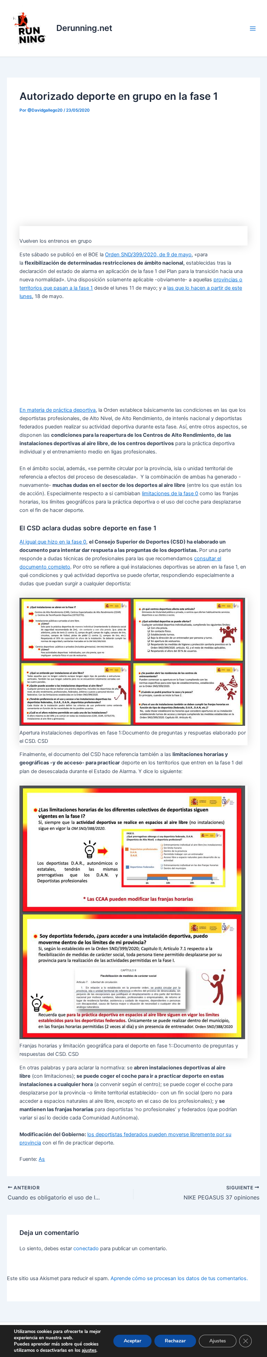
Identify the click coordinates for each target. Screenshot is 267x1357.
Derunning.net (84, 28)
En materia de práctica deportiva (57, 410)
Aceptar (132, 1341)
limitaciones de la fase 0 (170, 493)
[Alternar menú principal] (252, 28)
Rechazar (175, 1341)
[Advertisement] (133, 167)
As (42, 1159)
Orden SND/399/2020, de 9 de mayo (148, 254)
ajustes (89, 1350)
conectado (86, 1248)
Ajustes (217, 1341)
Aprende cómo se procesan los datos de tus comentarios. (179, 1278)
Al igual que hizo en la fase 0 (52, 542)
